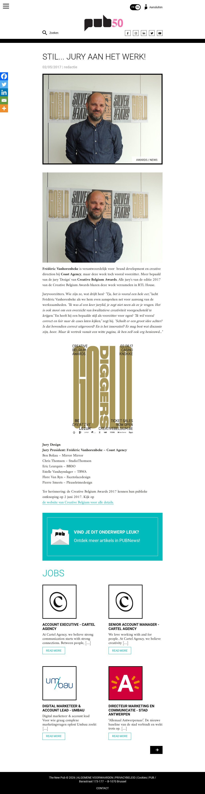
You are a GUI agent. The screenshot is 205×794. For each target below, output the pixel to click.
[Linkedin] (4, 92)
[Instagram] (136, 33)
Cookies (142, 777)
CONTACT (102, 788)
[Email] (4, 100)
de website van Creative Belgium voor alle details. (78, 503)
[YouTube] (160, 33)
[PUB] (103, 25)
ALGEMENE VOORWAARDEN (95, 777)
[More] (4, 108)
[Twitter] (152, 33)
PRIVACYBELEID (125, 777)
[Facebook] (128, 33)
